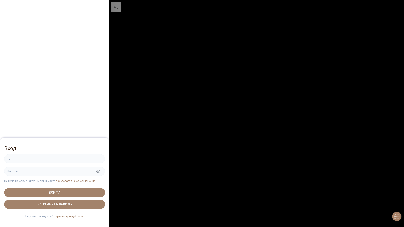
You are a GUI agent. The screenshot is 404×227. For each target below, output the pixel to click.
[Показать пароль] (98, 171)
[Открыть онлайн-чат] (396, 216)
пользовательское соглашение (76, 180)
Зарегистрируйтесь (68, 216)
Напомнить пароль (54, 204)
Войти (54, 192)
